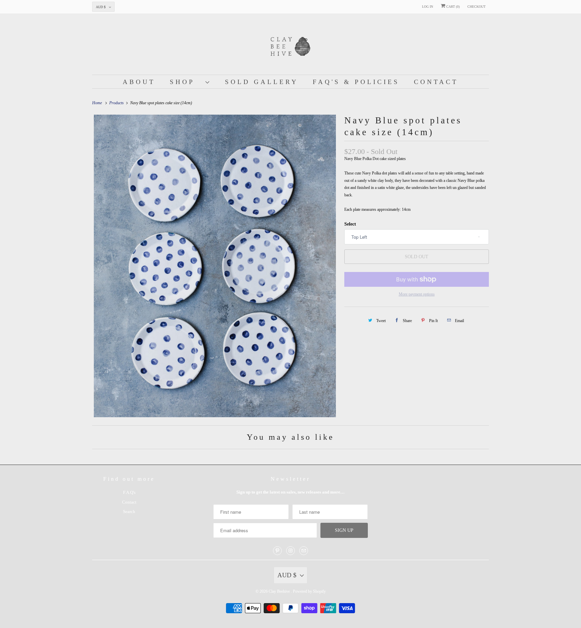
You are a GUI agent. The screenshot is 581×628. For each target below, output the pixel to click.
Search (129, 511)
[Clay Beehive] (290, 46)
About (139, 81)
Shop (186, 81)
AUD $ (101, 7)
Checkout (476, 6)
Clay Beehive (280, 591)
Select (350, 224)
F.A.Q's (129, 492)
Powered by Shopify (309, 591)
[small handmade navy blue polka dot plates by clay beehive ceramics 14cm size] (215, 266)
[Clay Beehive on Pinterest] (277, 550)
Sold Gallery (261, 81)
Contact (436, 81)
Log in (427, 6)
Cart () (452, 6)
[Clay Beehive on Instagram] (290, 550)
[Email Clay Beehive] (303, 550)
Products (117, 103)
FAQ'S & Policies (356, 81)
